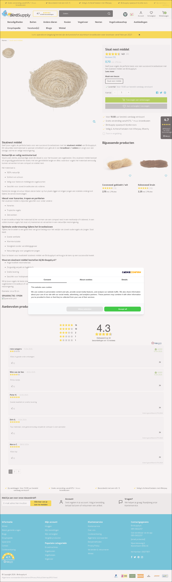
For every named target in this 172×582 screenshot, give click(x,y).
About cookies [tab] (86, 280)
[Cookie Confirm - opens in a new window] (131, 272)
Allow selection (84, 309)
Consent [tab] (47, 280)
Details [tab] (125, 280)
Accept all (122, 309)
